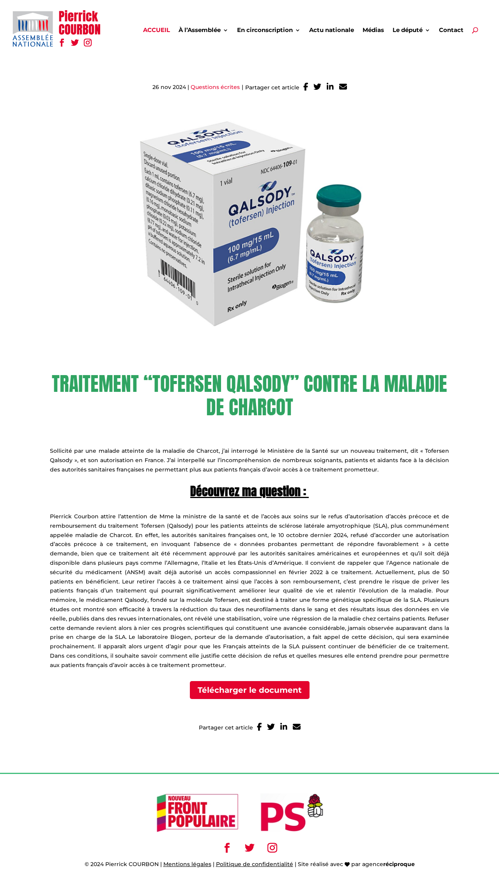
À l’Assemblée (200, 30)
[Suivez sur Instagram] (87, 42)
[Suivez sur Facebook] (62, 42)
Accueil (156, 30)
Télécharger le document (250, 690)
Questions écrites (215, 87)
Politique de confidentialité (254, 864)
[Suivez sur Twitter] (75, 42)
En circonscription (265, 30)
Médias (373, 30)
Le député (408, 30)
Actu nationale (331, 30)
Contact (451, 30)
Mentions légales (187, 864)
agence (388, 864)
